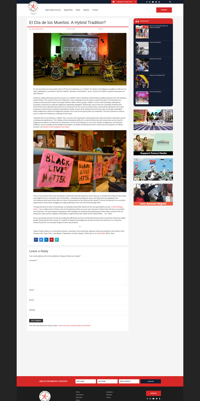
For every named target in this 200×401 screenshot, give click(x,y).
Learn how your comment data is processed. (74, 325)
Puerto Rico (79, 397)
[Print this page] (57, 241)
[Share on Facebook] (36, 241)
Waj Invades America (53, 10)
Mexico (78, 400)
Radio (78, 10)
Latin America (80, 394)
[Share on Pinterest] (51, 241)
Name (32, 290)
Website (32, 310)
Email (31, 300)
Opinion (86, 10)
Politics (78, 392)
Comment (33, 260)
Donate (164, 10)
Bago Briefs (68, 10)
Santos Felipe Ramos (37, 29)
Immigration (109, 392)
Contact (95, 10)
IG (96, 233)
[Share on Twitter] (41, 241)
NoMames (109, 394)
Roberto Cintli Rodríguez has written (56, 127)
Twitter (102, 233)
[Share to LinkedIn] (46, 241)
